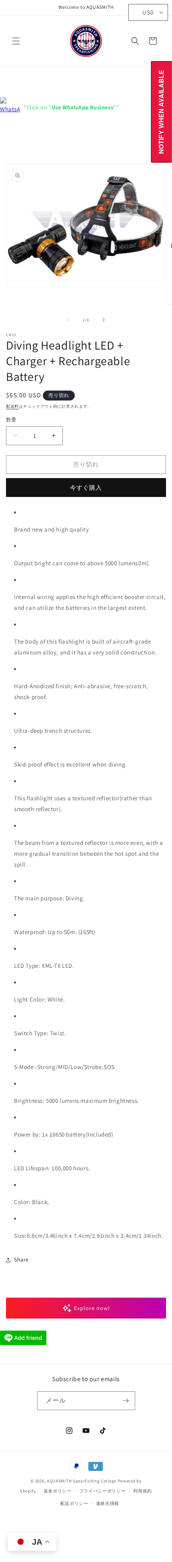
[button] (16, 41)
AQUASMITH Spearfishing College (81, 1481)
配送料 (12, 406)
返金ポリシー (58, 1491)
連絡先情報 (108, 1503)
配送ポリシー (74, 1503)
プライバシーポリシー (102, 1491)
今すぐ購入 (86, 487)
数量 (11, 419)
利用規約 (142, 1491)
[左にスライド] (68, 320)
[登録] (126, 1400)
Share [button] (21, 1259)
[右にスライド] (103, 320)
